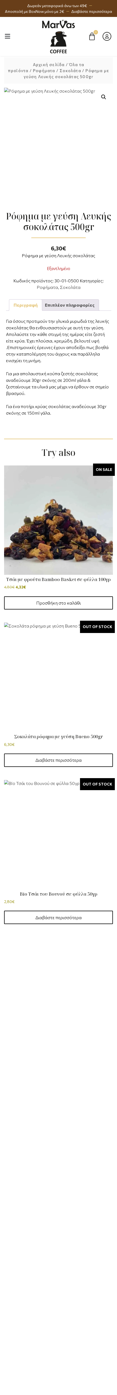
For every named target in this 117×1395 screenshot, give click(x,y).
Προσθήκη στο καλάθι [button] (58, 602)
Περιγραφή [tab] (26, 304)
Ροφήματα (44, 70)
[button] (104, 97)
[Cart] (92, 36)
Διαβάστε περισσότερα (58, 760)
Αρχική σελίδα (49, 64)
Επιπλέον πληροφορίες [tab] (69, 304)
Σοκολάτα (70, 70)
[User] (107, 36)
